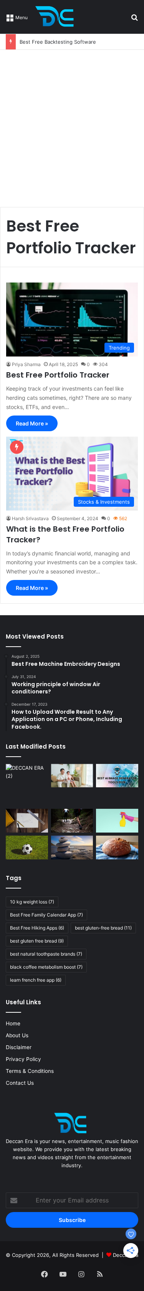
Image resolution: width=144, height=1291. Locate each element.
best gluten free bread (37, 941)
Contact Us (20, 1083)
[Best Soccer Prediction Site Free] (27, 847)
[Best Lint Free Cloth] (117, 821)
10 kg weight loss (32, 902)
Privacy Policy (23, 1059)
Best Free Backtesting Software (58, 42)
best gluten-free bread (103, 928)
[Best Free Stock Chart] (27, 821)
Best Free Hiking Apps (37, 928)
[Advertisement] (72, 125)
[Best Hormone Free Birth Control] (72, 847)
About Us (17, 1035)
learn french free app (35, 980)
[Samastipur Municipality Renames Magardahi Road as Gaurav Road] (27, 785)
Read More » (32, 423)
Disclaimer (18, 1047)
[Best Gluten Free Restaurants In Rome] (117, 847)
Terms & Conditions (30, 1071)
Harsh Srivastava (30, 518)
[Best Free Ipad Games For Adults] (72, 776)
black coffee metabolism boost (46, 967)
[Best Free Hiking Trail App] (72, 821)
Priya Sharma (26, 364)
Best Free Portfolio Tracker (57, 375)
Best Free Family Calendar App (46, 915)
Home (13, 1023)
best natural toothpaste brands (46, 954)
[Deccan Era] (56, 16)
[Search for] (134, 19)
